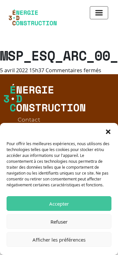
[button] (108, 131)
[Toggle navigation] (99, 12)
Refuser (59, 221)
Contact (29, 119)
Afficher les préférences (59, 239)
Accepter (59, 203)
